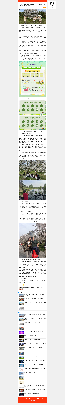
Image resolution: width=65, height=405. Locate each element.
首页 (22, 398)
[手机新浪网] (20, 1)
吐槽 (38, 398)
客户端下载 (28, 398)
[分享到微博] (24, 285)
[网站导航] (45, 1)
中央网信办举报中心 (32, 400)
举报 (42, 398)
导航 (33, 398)
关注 (44, 7)
